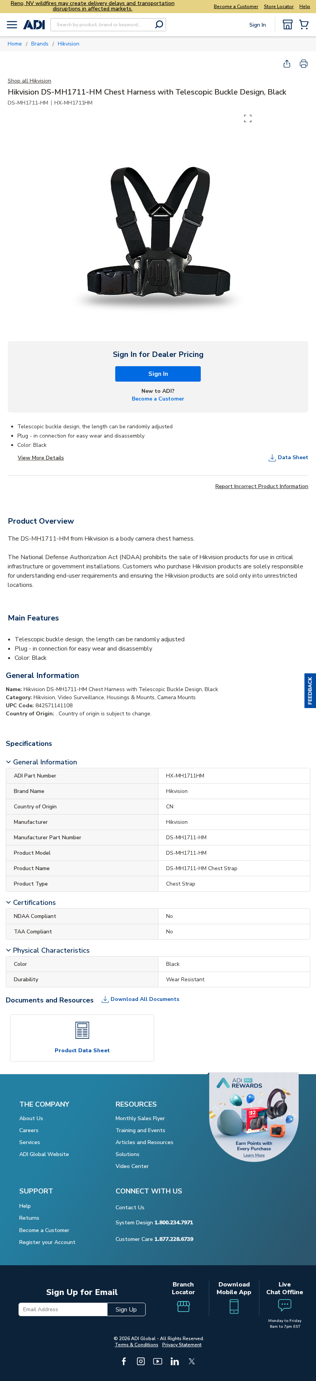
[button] (310, 690)
